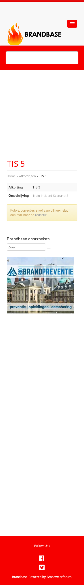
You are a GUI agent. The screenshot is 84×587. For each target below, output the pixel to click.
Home (11, 176)
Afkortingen (27, 176)
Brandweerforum (59, 577)
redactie (41, 215)
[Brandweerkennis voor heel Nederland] (40, 28)
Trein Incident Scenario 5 (50, 195)
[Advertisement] (42, 116)
